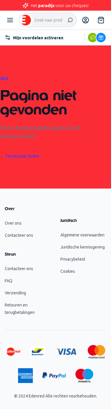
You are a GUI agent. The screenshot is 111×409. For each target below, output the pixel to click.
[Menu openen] (10, 20)
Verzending (15, 292)
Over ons (13, 223)
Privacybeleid (72, 259)
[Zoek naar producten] (70, 20)
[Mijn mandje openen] (100, 20)
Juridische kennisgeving (82, 247)
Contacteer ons (19, 235)
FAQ (8, 280)
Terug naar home (19, 156)
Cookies (67, 271)
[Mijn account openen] (85, 20)
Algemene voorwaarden (82, 235)
